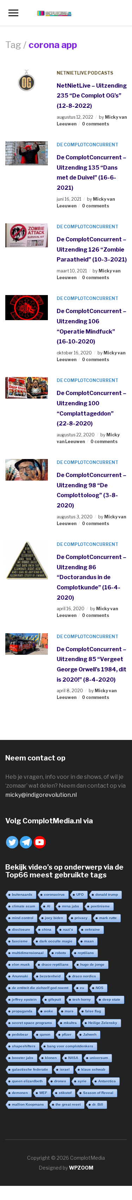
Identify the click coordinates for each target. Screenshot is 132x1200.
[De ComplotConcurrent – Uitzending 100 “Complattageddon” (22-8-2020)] (26, 387)
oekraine (92, 929)
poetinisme (100, 906)
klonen (51, 1058)
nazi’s (68, 929)
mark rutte (108, 918)
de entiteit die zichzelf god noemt (40, 988)
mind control (22, 918)
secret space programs (32, 1023)
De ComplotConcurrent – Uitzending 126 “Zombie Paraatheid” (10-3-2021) (92, 249)
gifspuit (54, 999)
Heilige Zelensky (102, 1023)
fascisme (20, 941)
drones (60, 1081)
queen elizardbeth (27, 1081)
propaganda (22, 1011)
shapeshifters (24, 1046)
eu (82, 988)
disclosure (21, 929)
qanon (45, 1034)
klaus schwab (93, 1069)
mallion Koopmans (28, 1104)
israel (65, 1069)
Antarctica (107, 1081)
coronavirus (54, 894)
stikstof (65, 1093)
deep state (111, 999)
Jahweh (89, 1034)
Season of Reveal (98, 1093)
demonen (20, 1093)
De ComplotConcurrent (87, 144)
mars (69, 1011)
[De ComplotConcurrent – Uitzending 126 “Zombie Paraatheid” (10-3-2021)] (26, 234)
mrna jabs (70, 906)
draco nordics (84, 976)
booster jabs (22, 1058)
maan (89, 941)
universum (99, 1058)
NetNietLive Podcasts (85, 73)
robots (60, 953)
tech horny (82, 999)
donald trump (106, 894)
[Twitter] (12, 842)
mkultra (70, 1023)
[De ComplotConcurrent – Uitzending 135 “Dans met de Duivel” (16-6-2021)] (26, 152)
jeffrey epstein (24, 999)
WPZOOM (81, 1168)
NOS (99, 988)
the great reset (68, 1104)
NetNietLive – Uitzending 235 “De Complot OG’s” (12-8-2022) (92, 95)
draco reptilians (55, 964)
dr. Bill (97, 1104)
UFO (80, 894)
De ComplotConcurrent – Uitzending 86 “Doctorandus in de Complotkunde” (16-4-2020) (91, 577)
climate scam (23, 906)
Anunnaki (20, 976)
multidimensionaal (28, 953)
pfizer (66, 1034)
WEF (43, 1093)
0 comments (95, 124)
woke (48, 1011)
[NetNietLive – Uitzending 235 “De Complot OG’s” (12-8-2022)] (26, 80)
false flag (93, 1011)
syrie (82, 1081)
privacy (81, 918)
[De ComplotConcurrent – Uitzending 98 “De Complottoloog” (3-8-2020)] (26, 469)
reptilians (86, 953)
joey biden (54, 918)
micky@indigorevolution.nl (41, 795)
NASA (73, 1058)
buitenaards (22, 894)
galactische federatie (30, 1069)
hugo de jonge (92, 964)
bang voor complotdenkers (70, 1046)
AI (48, 906)
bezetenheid (50, 976)
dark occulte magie (56, 941)
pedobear (20, 1034)
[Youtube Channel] (39, 842)
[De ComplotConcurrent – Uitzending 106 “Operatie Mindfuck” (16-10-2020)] (26, 307)
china (46, 929)
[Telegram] (26, 842)
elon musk (21, 964)
